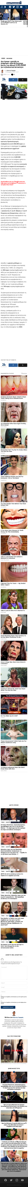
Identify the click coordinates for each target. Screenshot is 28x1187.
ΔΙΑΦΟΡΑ (8, 822)
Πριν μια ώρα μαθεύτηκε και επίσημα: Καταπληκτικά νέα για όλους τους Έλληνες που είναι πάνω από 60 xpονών (14, 1106)
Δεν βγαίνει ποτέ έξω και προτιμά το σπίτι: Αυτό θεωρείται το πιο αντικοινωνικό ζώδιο (12, 946)
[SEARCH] (26, 6)
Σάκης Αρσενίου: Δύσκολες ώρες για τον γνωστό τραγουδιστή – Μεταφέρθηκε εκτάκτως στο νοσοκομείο (13, 897)
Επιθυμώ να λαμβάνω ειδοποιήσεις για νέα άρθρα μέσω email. (13, 1003)
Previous (1, 18)
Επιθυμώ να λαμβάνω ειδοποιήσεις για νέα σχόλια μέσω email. (14, 997)
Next (27, 18)
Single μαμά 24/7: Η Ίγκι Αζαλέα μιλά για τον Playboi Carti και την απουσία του (11, 23)
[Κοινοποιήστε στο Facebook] (13, 80)
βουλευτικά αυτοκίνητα (9, 360)
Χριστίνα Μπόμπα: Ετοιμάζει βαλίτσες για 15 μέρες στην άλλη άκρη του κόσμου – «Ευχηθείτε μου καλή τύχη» (14, 1125)
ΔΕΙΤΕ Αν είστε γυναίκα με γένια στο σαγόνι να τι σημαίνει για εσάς (12, 874)
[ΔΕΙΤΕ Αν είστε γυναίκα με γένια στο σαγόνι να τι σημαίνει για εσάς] (14, 864)
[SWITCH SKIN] (5, 6)
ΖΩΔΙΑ (7, 915)
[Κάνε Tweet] (22, 80)
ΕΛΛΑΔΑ (8, 892)
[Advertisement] (14, 41)
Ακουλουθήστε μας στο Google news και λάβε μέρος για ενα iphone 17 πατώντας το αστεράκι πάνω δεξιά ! (13, 183)
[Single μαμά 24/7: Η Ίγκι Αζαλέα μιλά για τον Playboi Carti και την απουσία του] (11, 14)
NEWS (3, 822)
